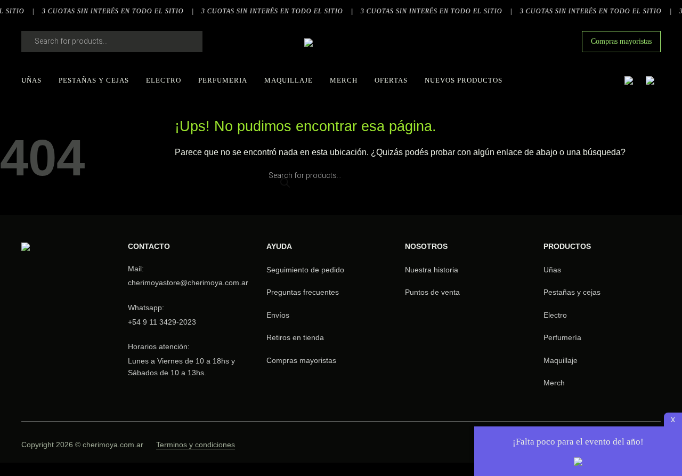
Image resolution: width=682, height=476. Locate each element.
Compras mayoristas (621, 41)
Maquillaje (560, 360)
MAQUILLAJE (288, 80)
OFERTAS (391, 80)
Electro (555, 315)
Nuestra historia (431, 269)
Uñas (552, 269)
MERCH (344, 80)
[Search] (183, 41)
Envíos (277, 315)
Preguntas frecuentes (302, 292)
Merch (554, 382)
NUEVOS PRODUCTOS (463, 80)
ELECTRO (163, 80)
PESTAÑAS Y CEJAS (94, 80)
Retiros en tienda (295, 337)
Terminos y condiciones (195, 444)
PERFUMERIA (222, 80)
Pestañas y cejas (571, 292)
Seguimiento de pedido (305, 269)
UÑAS (31, 80)
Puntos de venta (432, 292)
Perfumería (562, 337)
